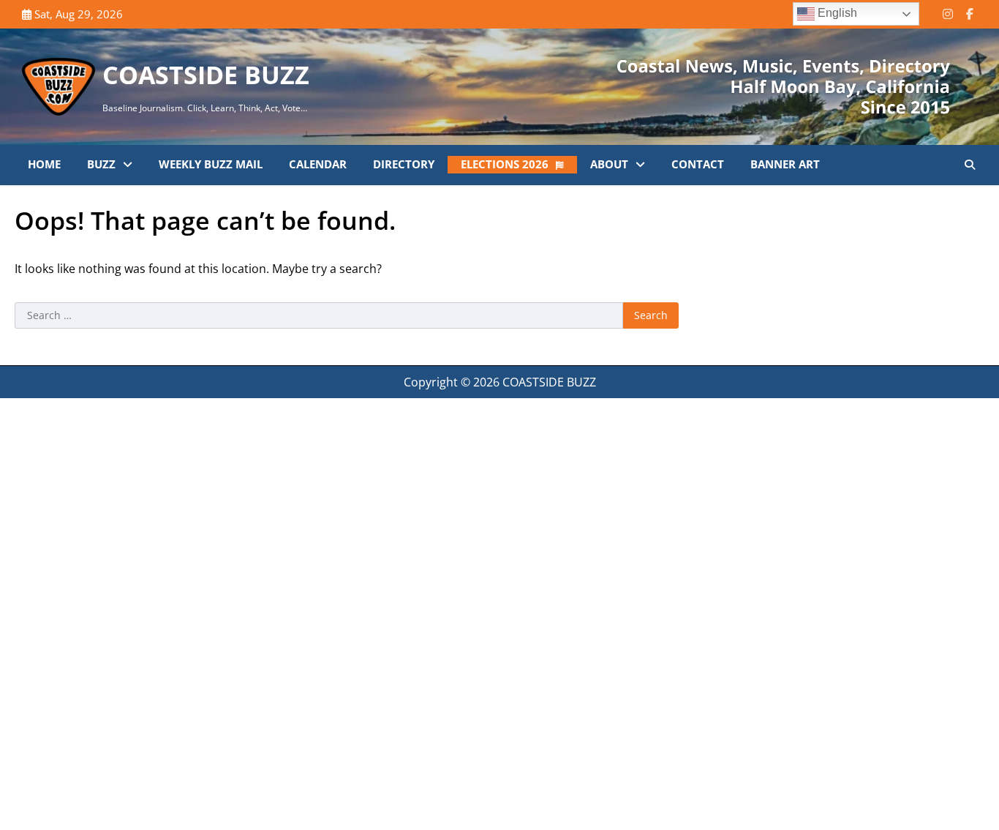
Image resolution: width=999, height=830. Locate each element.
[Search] (970, 165)
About (609, 164)
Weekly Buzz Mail (211, 164)
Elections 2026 (504, 164)
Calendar (318, 164)
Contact (697, 164)
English (836, 13)
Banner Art (785, 164)
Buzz (101, 164)
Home (44, 164)
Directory (403, 164)
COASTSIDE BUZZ (205, 74)
